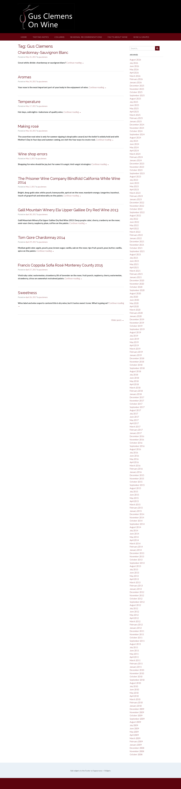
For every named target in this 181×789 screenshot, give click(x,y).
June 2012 (134, 611)
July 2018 (134, 374)
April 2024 (134, 150)
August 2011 (135, 644)
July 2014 (134, 530)
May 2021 (134, 264)
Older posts (117, 320)
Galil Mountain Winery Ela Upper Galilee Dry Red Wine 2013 (68, 210)
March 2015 (135, 504)
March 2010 (135, 699)
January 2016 (136, 472)
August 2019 (135, 332)
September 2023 (137, 173)
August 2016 (135, 449)
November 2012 (137, 595)
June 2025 (134, 105)
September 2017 (137, 407)
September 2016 (137, 446)
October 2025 (136, 92)
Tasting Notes (41, 37)
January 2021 (136, 277)
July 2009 (134, 725)
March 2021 (135, 271)
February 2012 (136, 624)
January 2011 (136, 667)
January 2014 (136, 550)
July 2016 (134, 452)
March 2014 (135, 543)
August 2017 (135, 410)
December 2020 (137, 280)
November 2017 (137, 400)
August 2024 (135, 137)
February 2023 (136, 196)
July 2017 (134, 413)
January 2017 (136, 433)
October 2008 (136, 754)
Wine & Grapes (141, 37)
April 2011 (134, 657)
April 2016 (134, 462)
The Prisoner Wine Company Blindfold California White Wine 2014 (69, 180)
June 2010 (134, 689)
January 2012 (136, 628)
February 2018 (136, 391)
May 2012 (134, 615)
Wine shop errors (32, 154)
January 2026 (136, 82)
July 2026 (134, 63)
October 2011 (136, 637)
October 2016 (136, 443)
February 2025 (136, 118)
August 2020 (135, 293)
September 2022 (137, 212)
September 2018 (137, 368)
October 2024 (136, 131)
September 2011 (137, 641)
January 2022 (136, 238)
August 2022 (135, 215)
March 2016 (135, 465)
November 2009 (137, 712)
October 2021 (136, 248)
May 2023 (134, 186)
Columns (59, 37)
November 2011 (137, 634)
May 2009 (134, 732)
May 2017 (134, 420)
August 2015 (135, 488)
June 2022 (134, 222)
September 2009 (137, 719)
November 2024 (137, 128)
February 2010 (136, 702)
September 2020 (137, 290)
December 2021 (137, 241)
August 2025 (135, 98)
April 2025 (134, 111)
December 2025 (137, 85)
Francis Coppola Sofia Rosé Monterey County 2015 (60, 265)
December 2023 (137, 163)
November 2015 (137, 478)
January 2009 (136, 745)
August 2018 (135, 371)
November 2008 (137, 751)
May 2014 (134, 537)
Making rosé (28, 126)
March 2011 (135, 660)
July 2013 (134, 569)
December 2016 (137, 436)
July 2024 (134, 141)
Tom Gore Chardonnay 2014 (41, 237)
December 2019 (137, 319)
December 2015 (137, 475)
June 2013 (134, 572)
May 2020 (134, 303)
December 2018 (137, 358)
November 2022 (137, 206)
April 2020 (134, 306)
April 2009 (134, 735)
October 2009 (136, 715)
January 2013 (136, 589)
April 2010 (134, 696)
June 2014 (134, 533)
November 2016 (137, 439)
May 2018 (134, 381)
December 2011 (137, 631)
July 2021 (134, 258)
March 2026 (135, 76)
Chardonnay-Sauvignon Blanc (43, 52)
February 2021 (136, 274)
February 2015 (136, 507)
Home (24, 37)
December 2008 (137, 748)
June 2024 (134, 144)
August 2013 (135, 566)
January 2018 (136, 394)
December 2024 (137, 124)
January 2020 (136, 316)
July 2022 (134, 219)
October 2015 (136, 482)
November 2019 (137, 322)
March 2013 (135, 582)
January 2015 (136, 511)
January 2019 (136, 355)
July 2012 (134, 608)
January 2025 (136, 121)
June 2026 (134, 66)
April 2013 (134, 579)
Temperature (29, 102)
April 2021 (134, 267)
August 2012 (135, 605)
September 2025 (137, 95)
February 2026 (136, 79)
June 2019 (134, 339)
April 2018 (134, 384)
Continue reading (75, 62)
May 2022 (134, 225)
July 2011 (134, 647)
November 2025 (137, 89)
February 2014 (136, 546)
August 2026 (135, 59)
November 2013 (137, 556)
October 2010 (136, 676)
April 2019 (134, 345)
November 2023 (137, 167)
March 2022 (135, 232)
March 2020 (135, 309)
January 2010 (136, 706)
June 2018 (134, 378)
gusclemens (43, 57)
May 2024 (134, 147)
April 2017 (134, 423)
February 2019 (136, 352)
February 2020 (136, 313)
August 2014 (135, 527)
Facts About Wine (118, 37)
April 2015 (134, 501)
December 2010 (137, 670)
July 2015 (134, 491)
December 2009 (137, 709)
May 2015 (134, 498)
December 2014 (137, 514)
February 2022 (136, 235)
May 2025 (134, 108)
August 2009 (135, 722)
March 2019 (135, 348)
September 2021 (137, 251)
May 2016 (134, 459)
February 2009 (136, 741)
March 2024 (135, 154)
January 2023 (136, 199)
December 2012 (137, 592)
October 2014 (136, 520)
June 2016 (134, 456)
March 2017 (135, 426)
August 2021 (135, 254)
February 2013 (136, 585)
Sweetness (27, 293)
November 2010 (137, 673)
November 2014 (137, 517)
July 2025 (134, 102)
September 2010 (137, 680)
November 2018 (137, 361)
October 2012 (136, 598)
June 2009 (134, 728)
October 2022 (136, 209)
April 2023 (134, 189)
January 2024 (136, 160)
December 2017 (137, 397)
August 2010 (135, 683)
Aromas (24, 77)
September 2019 (137, 329)
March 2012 (135, 621)
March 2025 (135, 115)
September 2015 (137, 485)
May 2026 (134, 69)
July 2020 (134, 297)
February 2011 (136, 663)
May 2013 (134, 576)
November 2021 (137, 245)
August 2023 (135, 176)
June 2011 (134, 650)
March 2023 (135, 193)
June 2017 (134, 417)
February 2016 (136, 469)
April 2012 (134, 618)
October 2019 (136, 326)
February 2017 (136, 430)
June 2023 (134, 183)
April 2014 (134, 540)
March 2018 (135, 387)
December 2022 (137, 202)
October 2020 (136, 287)
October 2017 (136, 404)
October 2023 (136, 170)
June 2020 (134, 300)
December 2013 (137, 553)
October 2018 (136, 365)
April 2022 (134, 228)
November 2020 (137, 284)
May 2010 (134, 693)
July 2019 (134, 335)
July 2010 (134, 686)
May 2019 (134, 342)
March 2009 (135, 738)
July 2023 (134, 180)
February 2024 (136, 157)
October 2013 (136, 559)
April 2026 (134, 72)
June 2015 (134, 494)
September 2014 (137, 524)
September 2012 (137, 602)
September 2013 (137, 563)
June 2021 (134, 261)
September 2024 (137, 134)
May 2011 (134, 654)
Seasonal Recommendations (86, 37)
